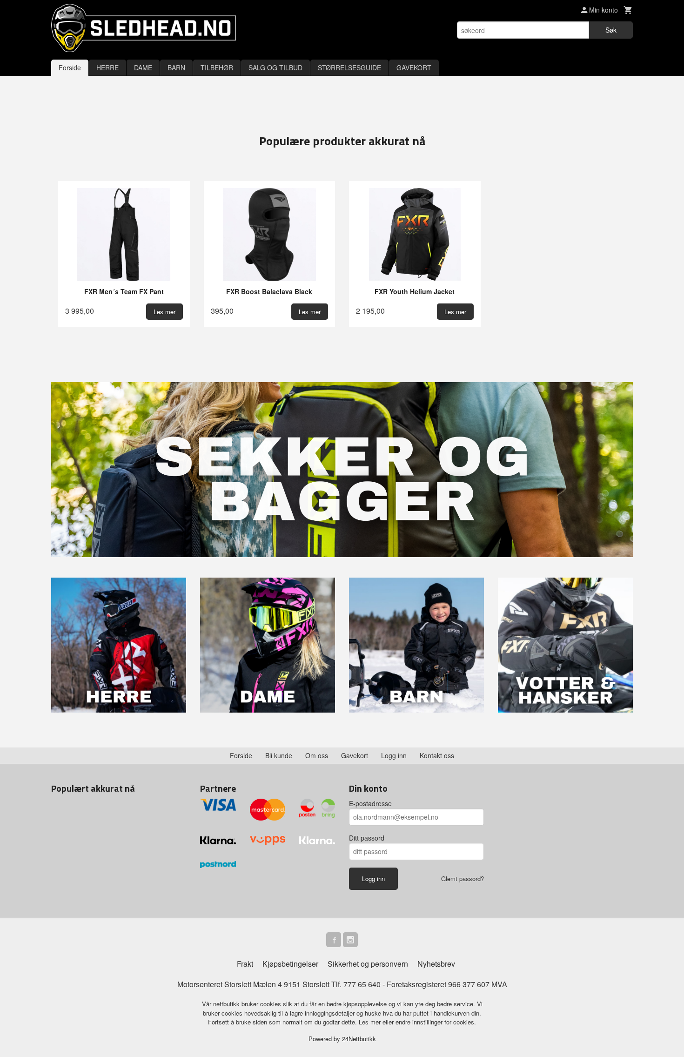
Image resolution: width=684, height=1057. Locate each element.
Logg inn (394, 755)
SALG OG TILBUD (275, 67)
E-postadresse (370, 803)
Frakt (245, 963)
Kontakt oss (437, 755)
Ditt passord (366, 837)
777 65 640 (362, 984)
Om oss (316, 755)
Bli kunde (278, 755)
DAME (143, 67)
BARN (176, 67)
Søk (611, 29)
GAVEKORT (413, 67)
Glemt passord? (462, 878)
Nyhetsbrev (436, 963)
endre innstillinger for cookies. (436, 1021)
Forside (70, 67)
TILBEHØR (217, 67)
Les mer (370, 1021)
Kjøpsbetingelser (290, 963)
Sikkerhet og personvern (368, 963)
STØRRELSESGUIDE (349, 67)
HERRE (107, 67)
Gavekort (354, 755)
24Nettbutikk (359, 1038)
